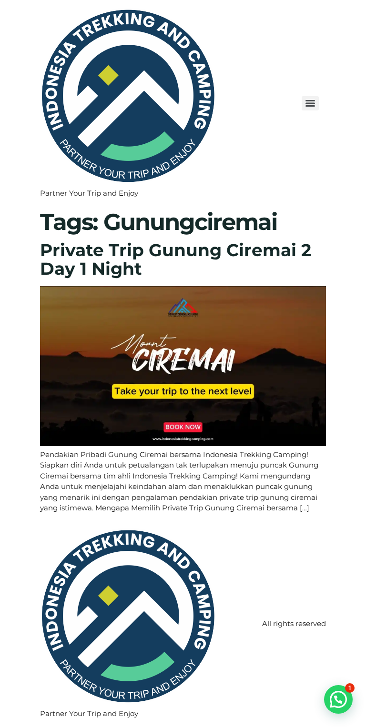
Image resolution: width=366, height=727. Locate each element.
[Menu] (310, 103)
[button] (338, 699)
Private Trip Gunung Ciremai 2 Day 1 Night (175, 259)
